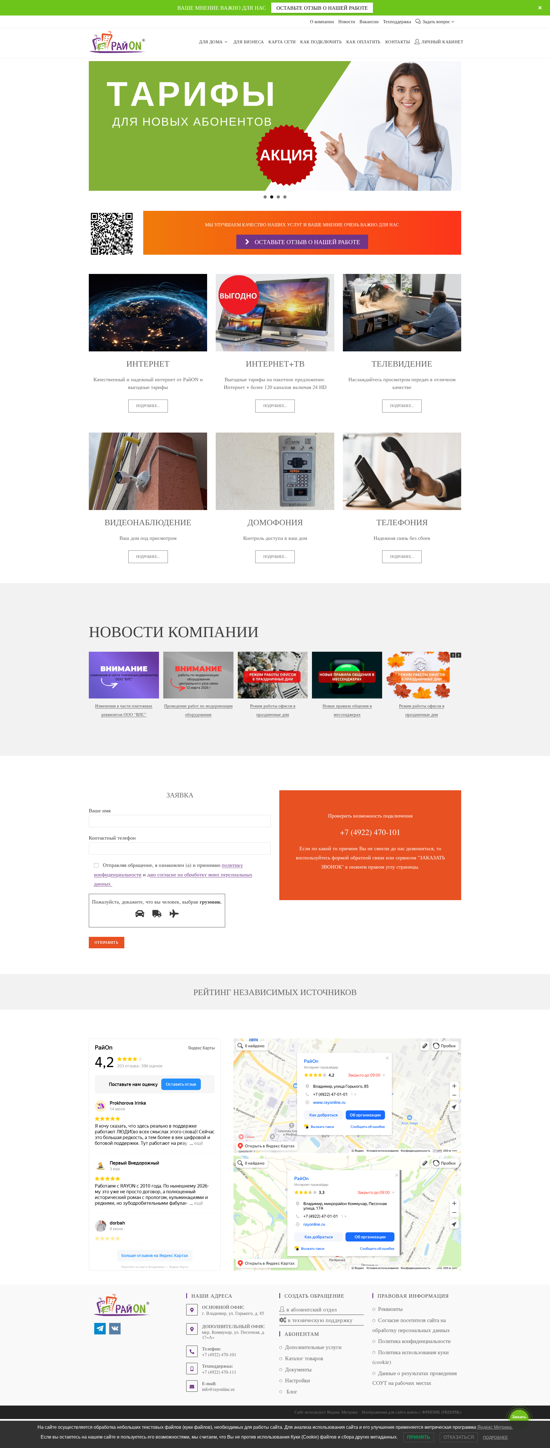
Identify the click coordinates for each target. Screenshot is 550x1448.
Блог (291, 1391)
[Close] (540, 8)
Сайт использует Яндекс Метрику (326, 1412)
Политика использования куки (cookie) (410, 1357)
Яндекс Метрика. (495, 1427)
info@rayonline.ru (218, 1389)
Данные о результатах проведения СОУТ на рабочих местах (414, 1378)
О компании (322, 21)
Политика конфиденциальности (414, 1340)
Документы (298, 1369)
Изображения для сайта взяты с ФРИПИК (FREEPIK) (411, 1412)
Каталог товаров (304, 1358)
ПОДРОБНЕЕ (495, 1437)
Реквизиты (390, 1308)
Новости (346, 21)
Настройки (297, 1380)
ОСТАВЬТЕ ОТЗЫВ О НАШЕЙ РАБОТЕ (322, 7)
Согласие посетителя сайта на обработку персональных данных (411, 1325)
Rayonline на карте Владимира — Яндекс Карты (154, 1266)
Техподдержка (397, 21)
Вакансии (369, 21)
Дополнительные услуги (313, 1346)
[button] (458, 655)
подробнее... (148, 405)
